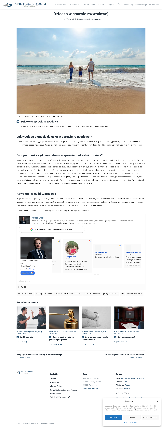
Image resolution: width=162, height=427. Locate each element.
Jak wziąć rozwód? (126, 337)
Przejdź (127, 388)
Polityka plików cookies (130, 422)
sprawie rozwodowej (27, 199)
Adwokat (23, 194)
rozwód (78, 294)
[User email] (25, 287)
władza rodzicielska (134, 294)
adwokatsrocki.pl (25, 281)
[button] (157, 401)
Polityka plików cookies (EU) (61, 397)
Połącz (127, 385)
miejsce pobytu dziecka (63, 294)
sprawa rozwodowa (92, 294)
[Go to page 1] (98, 274)
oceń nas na (26, 273)
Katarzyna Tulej (59, 256)
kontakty (48, 294)
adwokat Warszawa (25, 294)
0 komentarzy (57, 116)
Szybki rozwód (26, 337)
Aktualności (54, 382)
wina (122, 294)
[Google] (22, 287)
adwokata (55, 210)
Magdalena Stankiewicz (123, 256)
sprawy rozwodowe (110, 294)
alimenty (39, 294)
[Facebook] (19, 287)
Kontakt (53, 378)
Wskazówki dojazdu (90, 388)
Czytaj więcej (22, 342)
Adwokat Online (56, 386)
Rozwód (70, 19)
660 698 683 (154, 5)
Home (63, 19)
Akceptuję (113, 417)
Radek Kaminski (90, 256)
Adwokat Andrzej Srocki (29, 261)
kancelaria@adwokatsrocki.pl (135, 5)
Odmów (132, 417)
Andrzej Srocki (39, 116)
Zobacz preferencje (150, 417)
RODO (18, 423)
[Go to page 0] (95, 274)
